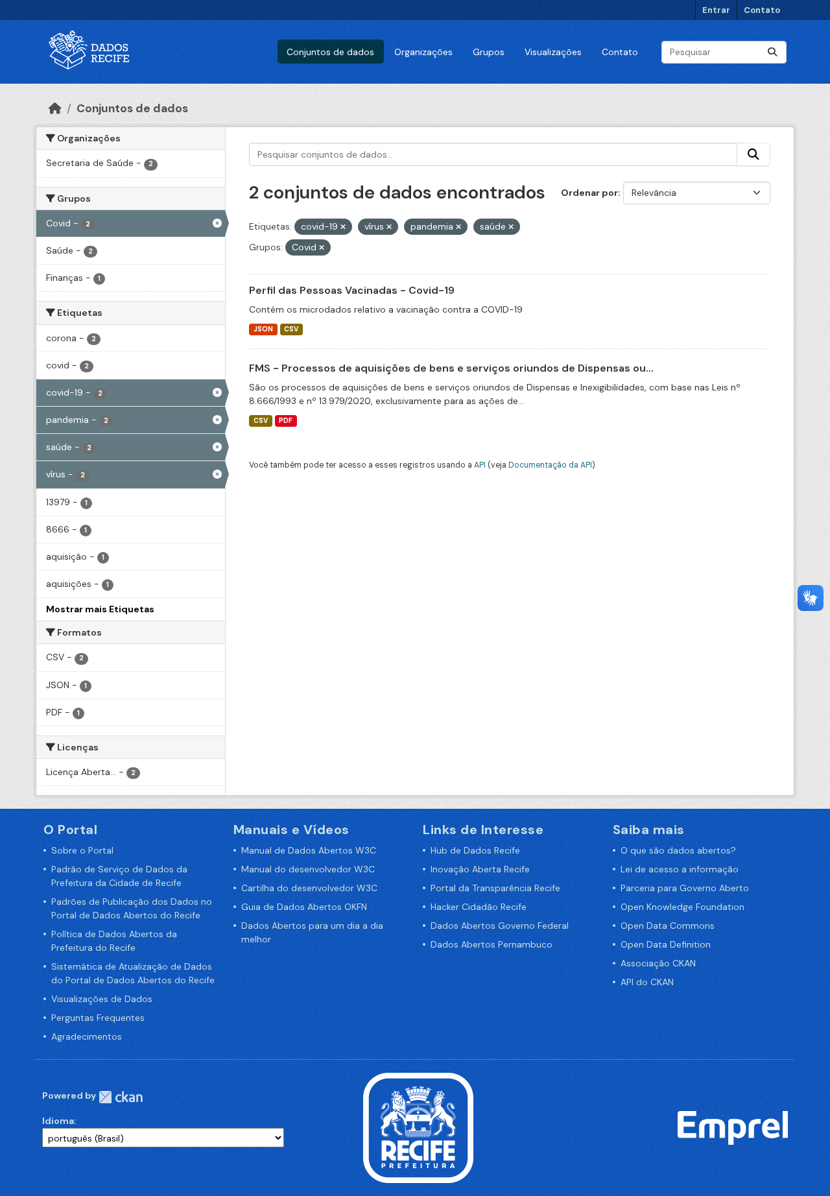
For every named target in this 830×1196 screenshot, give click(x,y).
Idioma (58, 1121)
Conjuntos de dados (330, 52)
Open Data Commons (668, 925)
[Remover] (343, 227)
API (480, 465)
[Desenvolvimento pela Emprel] (733, 1127)
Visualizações (553, 52)
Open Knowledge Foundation (682, 907)
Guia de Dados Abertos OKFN (304, 907)
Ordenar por (589, 192)
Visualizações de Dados (101, 999)
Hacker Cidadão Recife (479, 907)
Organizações (423, 52)
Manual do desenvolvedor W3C (308, 869)
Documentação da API (550, 465)
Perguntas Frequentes (98, 1017)
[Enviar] (772, 52)
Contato (762, 10)
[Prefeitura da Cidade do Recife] (418, 1127)
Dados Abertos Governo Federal (500, 925)
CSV (291, 329)
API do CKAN (647, 982)
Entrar (716, 10)
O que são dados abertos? (678, 850)
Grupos (488, 52)
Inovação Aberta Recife (480, 869)
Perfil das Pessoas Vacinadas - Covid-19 (352, 290)
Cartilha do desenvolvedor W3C (309, 888)
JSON (263, 329)
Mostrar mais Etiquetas (100, 609)
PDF (285, 420)
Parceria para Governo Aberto (685, 888)
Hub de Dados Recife (475, 850)
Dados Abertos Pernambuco (491, 944)
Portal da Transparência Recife (495, 888)
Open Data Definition (666, 944)
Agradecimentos (86, 1036)
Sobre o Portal (82, 850)
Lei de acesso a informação (680, 869)
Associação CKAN (658, 963)
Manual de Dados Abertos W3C (308, 850)
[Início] (55, 108)
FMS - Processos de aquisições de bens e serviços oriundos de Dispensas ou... (451, 368)
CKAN (121, 1097)
